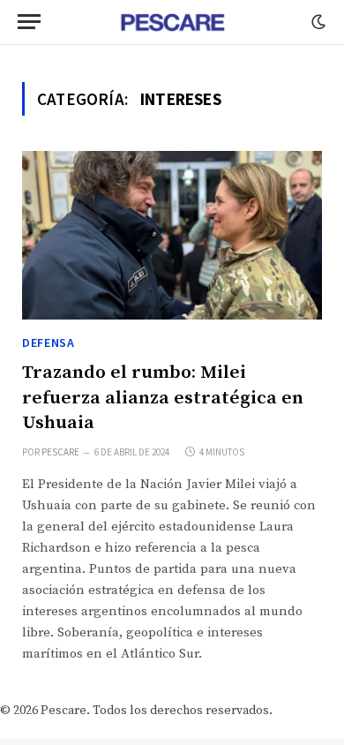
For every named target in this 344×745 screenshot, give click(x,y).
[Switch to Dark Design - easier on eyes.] (316, 22)
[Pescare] (172, 22)
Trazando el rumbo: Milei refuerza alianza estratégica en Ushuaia (162, 397)
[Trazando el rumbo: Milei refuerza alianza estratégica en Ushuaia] (172, 235)
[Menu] (29, 21)
